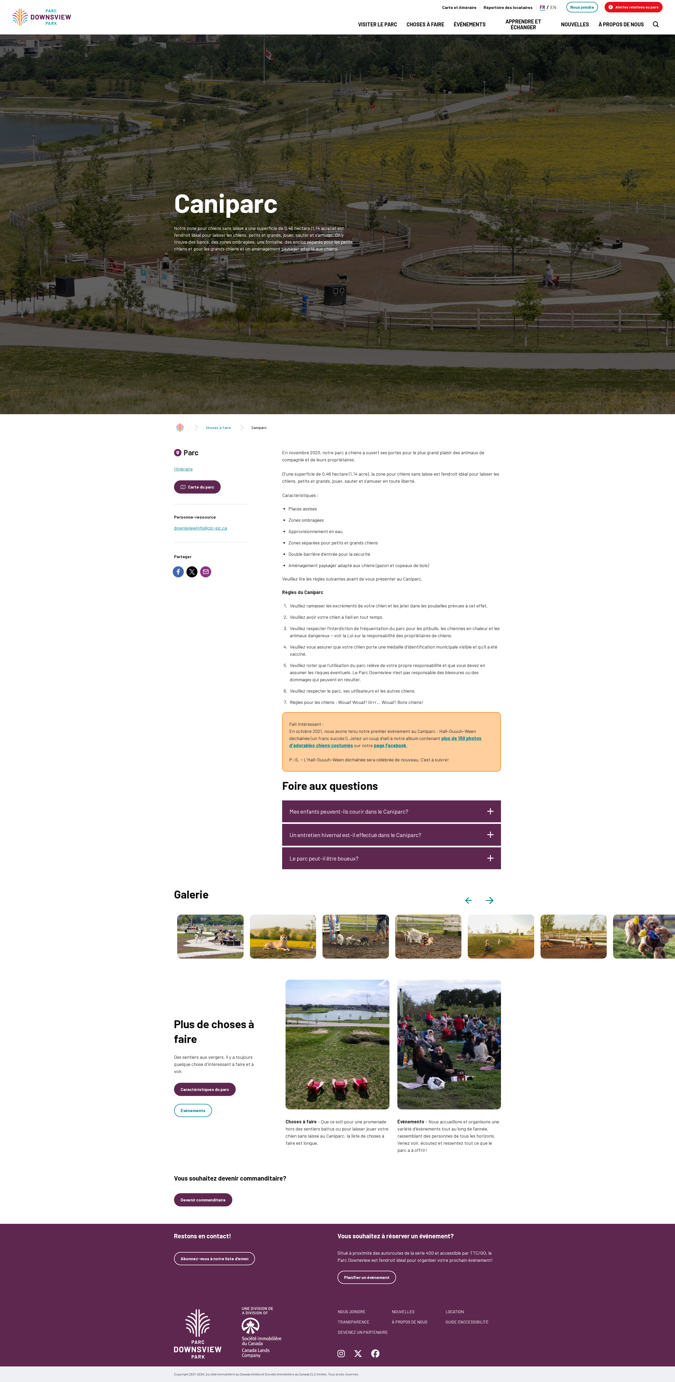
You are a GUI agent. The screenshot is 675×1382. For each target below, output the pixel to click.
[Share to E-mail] (205, 571)
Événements (193, 1110)
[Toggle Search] (656, 24)
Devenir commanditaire (203, 1199)
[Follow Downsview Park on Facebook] (375, 1354)
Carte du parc (201, 486)
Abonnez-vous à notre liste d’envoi (214, 1259)
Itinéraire (183, 469)
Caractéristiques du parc (205, 1089)
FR (542, 7)
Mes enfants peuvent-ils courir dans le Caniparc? (349, 811)
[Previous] (472, 900)
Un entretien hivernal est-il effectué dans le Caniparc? (355, 834)
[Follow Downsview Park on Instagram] (343, 1354)
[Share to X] (191, 571)
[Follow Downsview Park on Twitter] (358, 1354)
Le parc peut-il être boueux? (324, 858)
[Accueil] (44, 17)
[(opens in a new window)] (337, 1044)
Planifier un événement (366, 1277)
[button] (634, 7)
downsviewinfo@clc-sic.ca (200, 528)
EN (553, 7)
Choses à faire (218, 427)
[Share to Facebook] (178, 571)
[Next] (493, 900)
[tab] (210, 454)
